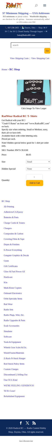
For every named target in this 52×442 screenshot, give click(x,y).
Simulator (8, 331)
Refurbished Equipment (14, 396)
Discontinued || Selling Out (15, 374)
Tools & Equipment (12, 342)
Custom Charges (11, 369)
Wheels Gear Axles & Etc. (15, 347)
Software (8, 337)
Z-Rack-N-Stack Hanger (14, 358)
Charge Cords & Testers (14, 223)
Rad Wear (8, 304)
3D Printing (9, 206)
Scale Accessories (11, 326)
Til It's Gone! (9, 391)
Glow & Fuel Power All (14, 271)
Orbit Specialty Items (13, 298)
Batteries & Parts (11, 217)
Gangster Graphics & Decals (16, 255)
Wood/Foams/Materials (14, 353)
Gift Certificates (11, 266)
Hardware (8, 277)
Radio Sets (8, 309)
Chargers (8, 228)
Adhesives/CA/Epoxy (13, 212)
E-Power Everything (13, 250)
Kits (5, 282)
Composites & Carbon (13, 233)
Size (3, 162)
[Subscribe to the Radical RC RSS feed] (34, 423)
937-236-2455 (13, 28)
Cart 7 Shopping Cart (26, 441)
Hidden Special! (9, 169)
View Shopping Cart (40, 58)
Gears (6, 261)
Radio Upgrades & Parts (14, 320)
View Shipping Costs (19, 58)
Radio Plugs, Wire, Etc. (14, 315)
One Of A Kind (10, 380)
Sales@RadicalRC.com (26, 35)
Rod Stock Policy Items (14, 364)
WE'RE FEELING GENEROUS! (19, 385)
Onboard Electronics (13, 293)
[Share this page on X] (27, 423)
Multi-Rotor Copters (12, 288)
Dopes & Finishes (11, 244)
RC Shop (6, 201)
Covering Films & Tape (14, 239)
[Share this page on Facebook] (20, 423)
